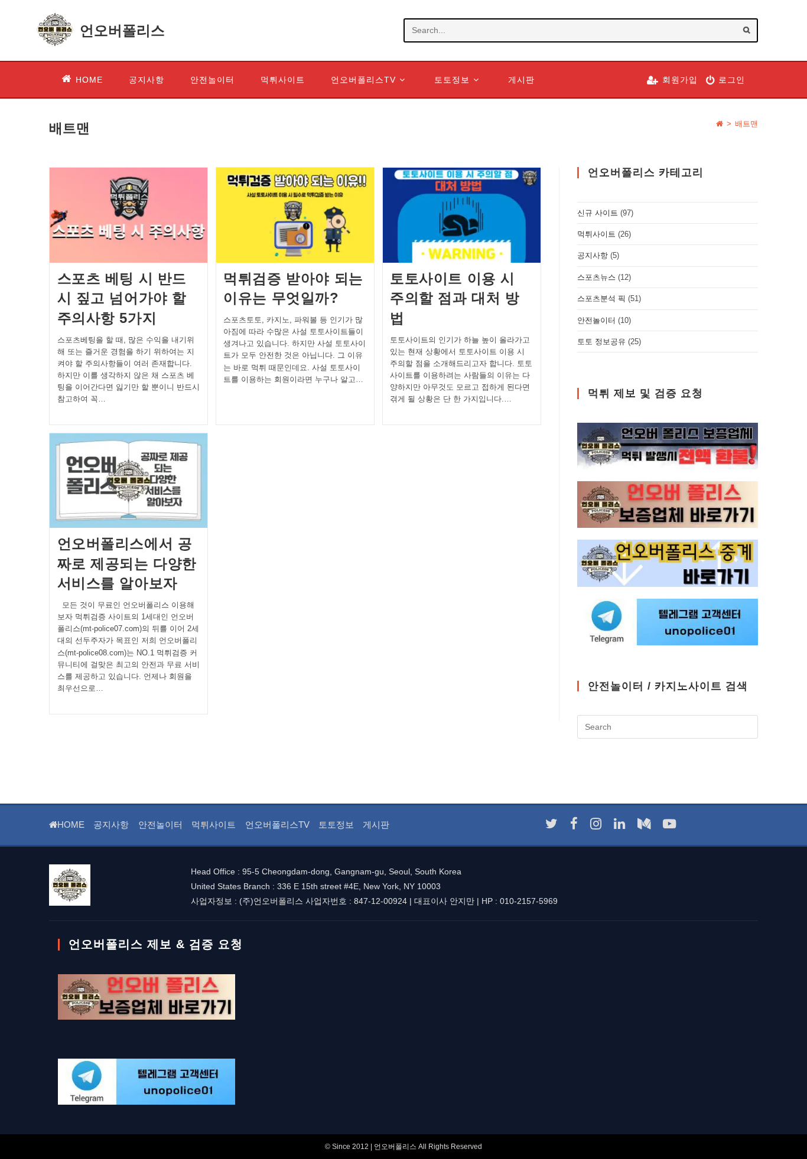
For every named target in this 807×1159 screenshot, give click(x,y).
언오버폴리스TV (277, 825)
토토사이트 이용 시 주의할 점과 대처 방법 (455, 298)
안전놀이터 (596, 320)
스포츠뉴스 (596, 277)
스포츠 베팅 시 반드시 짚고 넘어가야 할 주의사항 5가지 (122, 298)
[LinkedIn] (619, 824)
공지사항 (592, 255)
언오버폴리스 (122, 30)
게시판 (376, 825)
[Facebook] (574, 824)
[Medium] (643, 824)
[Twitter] (551, 824)
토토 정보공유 (601, 341)
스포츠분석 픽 (601, 298)
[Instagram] (595, 824)
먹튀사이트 (596, 234)
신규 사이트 (597, 212)
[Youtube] (669, 824)
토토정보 (336, 825)
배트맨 (746, 123)
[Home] (719, 123)
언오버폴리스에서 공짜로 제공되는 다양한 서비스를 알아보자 (127, 563)
